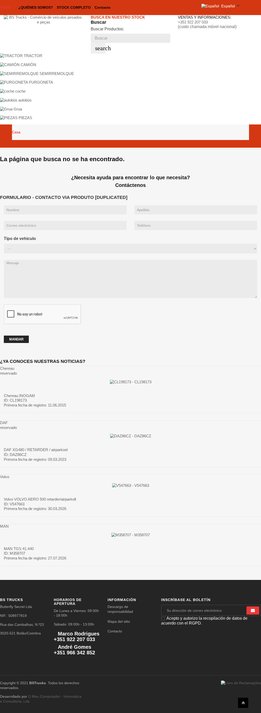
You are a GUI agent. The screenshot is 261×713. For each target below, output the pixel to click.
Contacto (115, 631)
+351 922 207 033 (193, 22)
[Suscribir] (252, 610)
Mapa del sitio (119, 621)
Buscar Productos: (107, 29)
